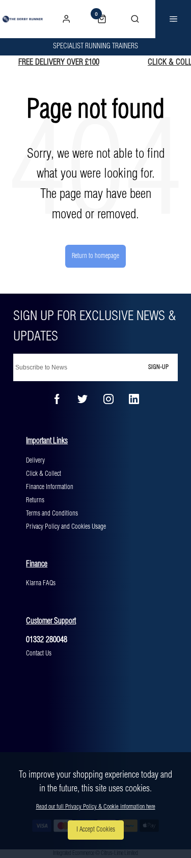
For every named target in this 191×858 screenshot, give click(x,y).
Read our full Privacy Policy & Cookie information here (95, 807)
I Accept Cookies (95, 829)
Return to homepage (95, 256)
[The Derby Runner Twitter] (82, 399)
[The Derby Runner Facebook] (57, 399)
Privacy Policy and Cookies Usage (66, 527)
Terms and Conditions (52, 513)
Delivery (35, 460)
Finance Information (49, 487)
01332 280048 (46, 640)
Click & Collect (43, 474)
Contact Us (38, 653)
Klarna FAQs (41, 583)
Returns (35, 500)
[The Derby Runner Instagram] (108, 399)
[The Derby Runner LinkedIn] (134, 399)
